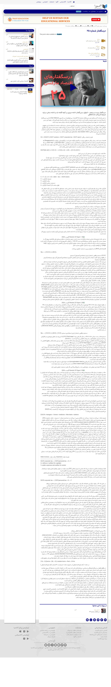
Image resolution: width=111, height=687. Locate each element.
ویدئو (78, 26)
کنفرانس (45, 2)
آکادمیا (69, 2)
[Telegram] (55, 645)
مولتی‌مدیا (84, 26)
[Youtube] (58, 645)
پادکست (85, 11)
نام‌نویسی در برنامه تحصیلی (47, 630)
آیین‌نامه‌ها (93, 635)
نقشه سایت (104, 637)
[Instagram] (52, 645)
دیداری (101, 11)
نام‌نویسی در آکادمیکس (48, 633)
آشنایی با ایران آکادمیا (101, 630)
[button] (73, 88)
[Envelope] (45, 645)
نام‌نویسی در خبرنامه (49, 635)
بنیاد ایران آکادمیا (102, 639)
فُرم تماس (51, 640)
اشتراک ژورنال (51, 637)
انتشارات (51, 2)
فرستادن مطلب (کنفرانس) (73, 633)
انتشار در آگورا (77, 637)
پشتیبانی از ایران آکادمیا (100, 633)
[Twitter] (62, 645)
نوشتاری (93, 11)
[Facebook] (65, 645)
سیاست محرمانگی (102, 635)
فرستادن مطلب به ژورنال (74, 630)
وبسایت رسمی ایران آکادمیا (100, 26)
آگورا (57, 2)
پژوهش (38, 2)
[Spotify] (49, 645)
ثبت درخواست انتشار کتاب (73, 635)
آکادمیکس (63, 2)
